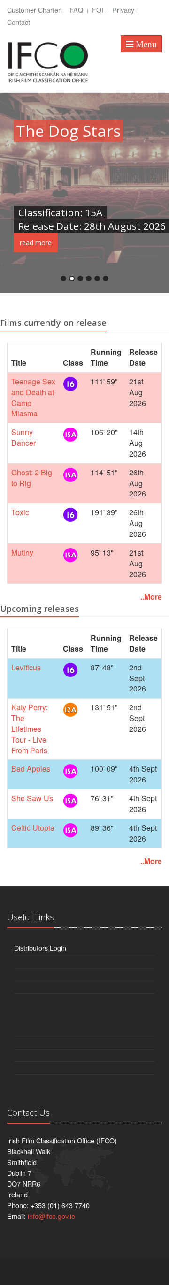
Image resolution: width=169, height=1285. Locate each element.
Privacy (123, 10)
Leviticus (26, 667)
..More (151, 596)
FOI (98, 10)
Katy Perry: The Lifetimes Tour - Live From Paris (29, 728)
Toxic (20, 512)
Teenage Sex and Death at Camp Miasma (33, 397)
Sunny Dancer (23, 437)
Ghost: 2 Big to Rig (31, 477)
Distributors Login (40, 948)
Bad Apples (30, 768)
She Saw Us (32, 798)
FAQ (77, 10)
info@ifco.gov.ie (51, 1216)
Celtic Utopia (32, 827)
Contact (18, 22)
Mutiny (22, 552)
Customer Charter (34, 10)
